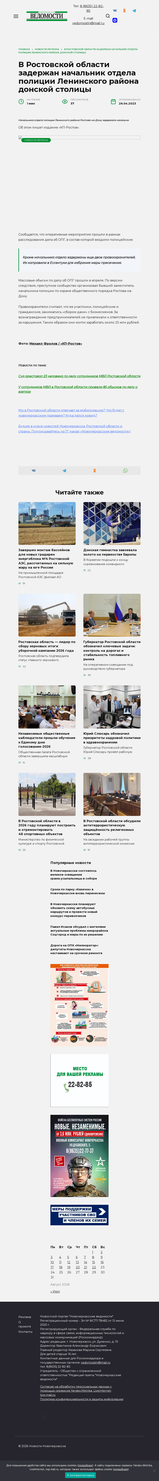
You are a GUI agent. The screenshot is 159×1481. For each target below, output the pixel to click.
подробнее (85, 1465)
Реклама (24, 1317)
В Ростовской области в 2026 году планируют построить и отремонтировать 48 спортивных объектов (47, 827)
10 (52, 1262)
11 (60, 1262)
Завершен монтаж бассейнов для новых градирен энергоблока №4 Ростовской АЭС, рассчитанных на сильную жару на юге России (45, 558)
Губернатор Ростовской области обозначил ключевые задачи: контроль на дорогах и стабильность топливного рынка (112, 650)
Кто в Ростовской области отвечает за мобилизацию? (61, 410)
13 (77, 1262)
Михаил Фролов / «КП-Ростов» (55, 343)
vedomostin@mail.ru (88, 23)
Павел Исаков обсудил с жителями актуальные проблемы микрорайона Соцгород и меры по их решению (79, 930)
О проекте (24, 1324)
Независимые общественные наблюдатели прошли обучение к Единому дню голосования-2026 (46, 740)
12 (68, 1262)
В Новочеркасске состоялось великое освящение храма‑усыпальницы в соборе (73, 874)
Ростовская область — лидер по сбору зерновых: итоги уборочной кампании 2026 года (46, 646)
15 (93, 1262)
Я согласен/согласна (80, 1475)
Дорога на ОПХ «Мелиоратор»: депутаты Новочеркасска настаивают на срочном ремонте (76, 949)
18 (60, 1267)
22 (94, 1267)
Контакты (25, 1331)
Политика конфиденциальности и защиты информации (81, 1399)
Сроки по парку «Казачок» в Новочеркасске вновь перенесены (77, 891)
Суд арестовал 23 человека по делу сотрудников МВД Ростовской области (79, 376)
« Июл (55, 1291)
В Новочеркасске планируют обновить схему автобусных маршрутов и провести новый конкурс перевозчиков (73, 910)
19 (68, 1267)
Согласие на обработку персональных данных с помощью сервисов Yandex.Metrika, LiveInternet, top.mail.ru (76, 1391)
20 (78, 1267)
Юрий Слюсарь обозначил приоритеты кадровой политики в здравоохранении (112, 738)
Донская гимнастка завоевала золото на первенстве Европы (110, 552)
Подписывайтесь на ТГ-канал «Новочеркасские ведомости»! (80, 431)
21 (85, 1267)
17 (52, 1267)
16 (102, 1262)
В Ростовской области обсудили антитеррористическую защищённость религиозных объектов (112, 827)
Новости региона (36, 140)
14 (85, 1262)
